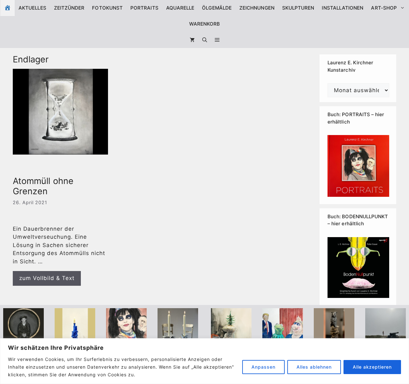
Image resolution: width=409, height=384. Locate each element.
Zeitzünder (69, 8)
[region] (204, 361)
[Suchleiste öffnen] (204, 40)
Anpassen (263, 367)
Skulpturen (298, 8)
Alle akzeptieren (372, 367)
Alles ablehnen (314, 367)
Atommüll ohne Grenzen (43, 186)
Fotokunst (107, 8)
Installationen (342, 8)
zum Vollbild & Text (46, 278)
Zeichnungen (256, 8)
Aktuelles (32, 8)
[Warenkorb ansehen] (192, 40)
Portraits (144, 8)
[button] (217, 40)
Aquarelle (180, 8)
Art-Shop (384, 8)
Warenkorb (204, 24)
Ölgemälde (217, 8)
